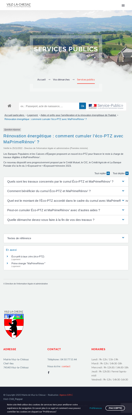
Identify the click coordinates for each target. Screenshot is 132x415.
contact (66, 366)
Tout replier (100, 173)
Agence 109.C (66, 395)
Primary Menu (123, 5)
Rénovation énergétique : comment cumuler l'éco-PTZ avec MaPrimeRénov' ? (46, 119)
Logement (32, 115)
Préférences (96, 408)
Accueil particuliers (15, 115)
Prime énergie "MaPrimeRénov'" (28, 263)
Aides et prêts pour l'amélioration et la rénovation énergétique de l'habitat (79, 115)
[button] (66, 181)
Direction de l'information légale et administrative (26, 284)
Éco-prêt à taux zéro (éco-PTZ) (27, 256)
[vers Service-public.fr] (106, 107)
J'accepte (115, 408)
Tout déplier (119, 173)
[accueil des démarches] (9, 106)
